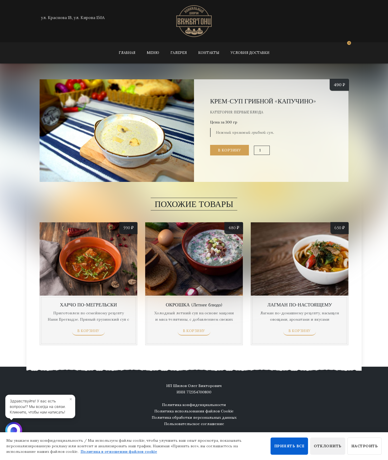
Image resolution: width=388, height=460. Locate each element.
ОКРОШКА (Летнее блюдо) (194, 305)
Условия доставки (250, 52)
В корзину (229, 150)
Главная (127, 52)
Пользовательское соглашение (194, 423)
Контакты (208, 52)
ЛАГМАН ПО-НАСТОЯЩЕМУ (299, 305)
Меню (153, 52)
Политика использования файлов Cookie (194, 411)
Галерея (179, 52)
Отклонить (328, 446)
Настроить (364, 446)
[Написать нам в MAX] (13, 430)
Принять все (289, 446)
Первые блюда (248, 112)
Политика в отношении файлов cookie (119, 451)
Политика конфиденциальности (194, 404)
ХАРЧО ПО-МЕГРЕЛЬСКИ (88, 305)
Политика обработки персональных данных (194, 417)
